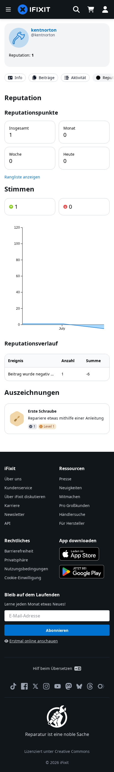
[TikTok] (13, 686)
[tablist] (57, 77)
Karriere (12, 505)
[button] (76, 9)
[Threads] (90, 686)
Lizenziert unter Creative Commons (57, 751)
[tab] (15, 78)
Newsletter (14, 514)
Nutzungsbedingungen (26, 568)
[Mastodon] (68, 686)
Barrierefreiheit (18, 551)
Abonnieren (57, 630)
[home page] (34, 9)
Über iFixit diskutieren (24, 496)
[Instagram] (46, 686)
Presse (65, 478)
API (7, 523)
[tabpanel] (57, 263)
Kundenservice (18, 487)
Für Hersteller (72, 523)
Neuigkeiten (70, 487)
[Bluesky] (79, 686)
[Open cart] (90, 9)
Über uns (13, 478)
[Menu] (8, 9)
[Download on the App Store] (79, 554)
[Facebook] (24, 686)
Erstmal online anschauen (33, 641)
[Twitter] (35, 686)
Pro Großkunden (74, 505)
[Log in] (105, 9)
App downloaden (78, 541)
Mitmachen (69, 496)
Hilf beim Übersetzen (52, 668)
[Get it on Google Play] (81, 571)
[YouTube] (57, 686)
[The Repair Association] (101, 686)
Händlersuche (72, 514)
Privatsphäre (16, 559)
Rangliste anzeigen (22, 177)
